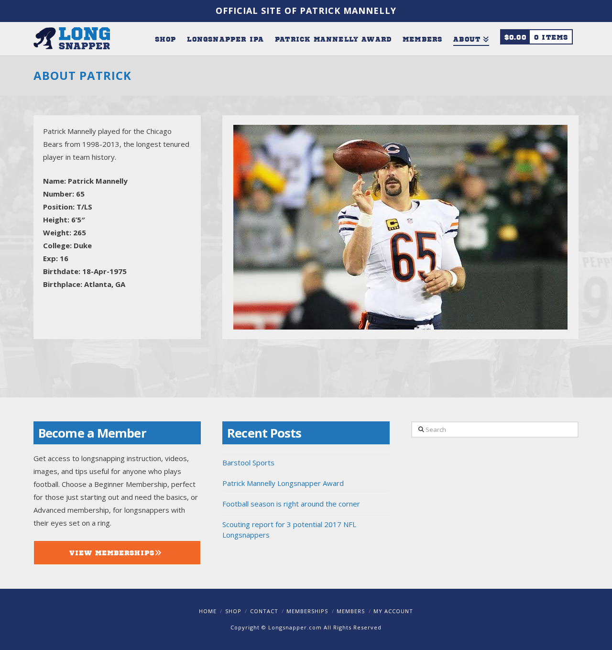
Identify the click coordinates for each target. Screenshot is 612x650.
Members (351, 611)
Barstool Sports (248, 462)
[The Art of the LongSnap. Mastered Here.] (71, 37)
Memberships (307, 611)
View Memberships (111, 552)
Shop (233, 611)
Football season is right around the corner (291, 503)
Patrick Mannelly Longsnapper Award (283, 483)
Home (208, 611)
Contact (264, 611)
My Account (393, 611)
